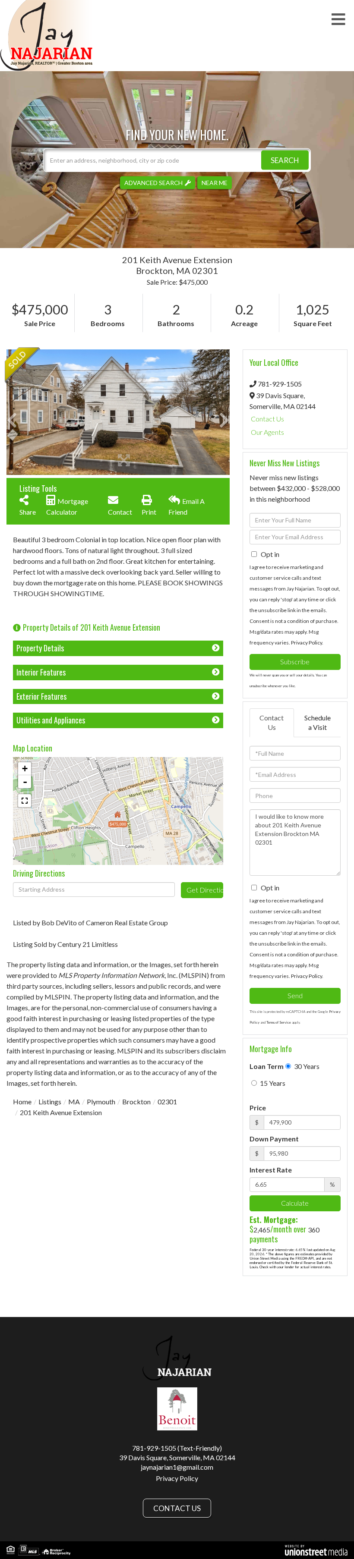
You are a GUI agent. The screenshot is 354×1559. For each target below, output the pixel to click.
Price (258, 1107)
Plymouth (101, 1101)
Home (22, 1101)
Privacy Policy (306, 642)
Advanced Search (153, 182)
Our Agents (267, 432)
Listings (49, 1101)
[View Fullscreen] (24, 800)
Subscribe (295, 661)
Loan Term (267, 1066)
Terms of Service (278, 1022)
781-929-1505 (280, 384)
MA (74, 1101)
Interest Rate (271, 1170)
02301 (167, 1101)
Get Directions (204, 890)
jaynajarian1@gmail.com (177, 1467)
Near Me (215, 182)
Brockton (136, 1101)
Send (295, 995)
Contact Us (267, 419)
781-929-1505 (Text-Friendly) (177, 1448)
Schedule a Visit (317, 722)
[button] (285, 160)
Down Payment (274, 1139)
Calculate (295, 1203)
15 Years (272, 1083)
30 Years (306, 1066)
